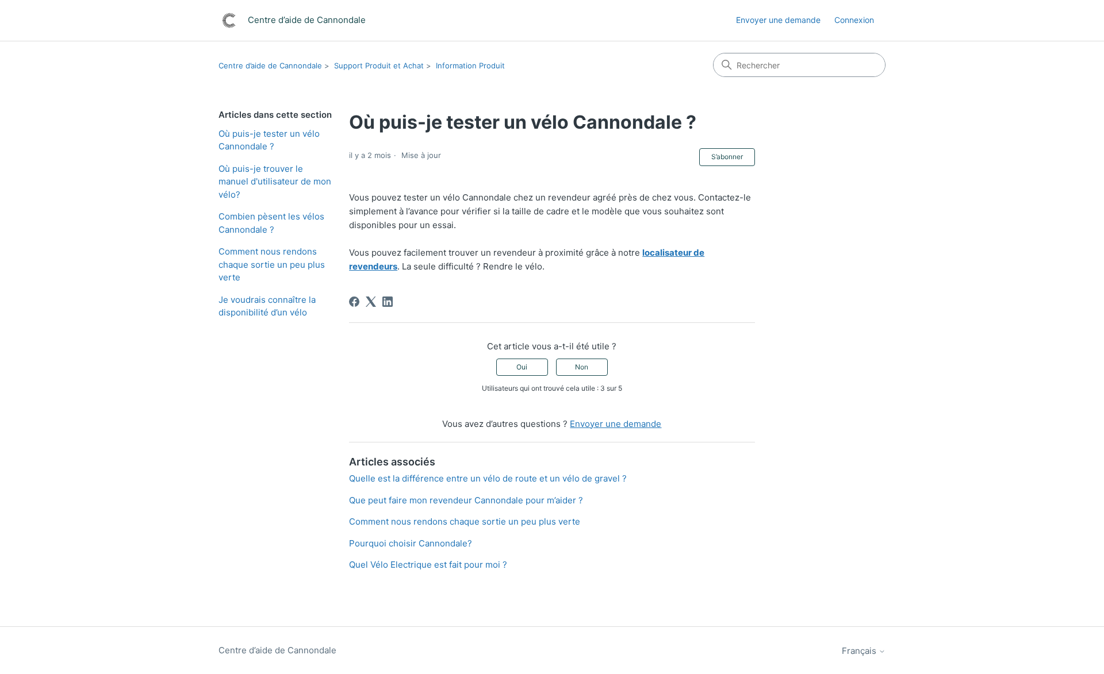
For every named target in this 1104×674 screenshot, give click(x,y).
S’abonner (727, 156)
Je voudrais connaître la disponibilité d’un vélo (267, 306)
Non (581, 367)
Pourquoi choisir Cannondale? (410, 543)
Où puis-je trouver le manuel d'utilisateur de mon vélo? (274, 181)
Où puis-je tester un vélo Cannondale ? (269, 140)
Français (860, 651)
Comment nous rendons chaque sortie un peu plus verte (271, 264)
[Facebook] (354, 301)
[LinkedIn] (387, 301)
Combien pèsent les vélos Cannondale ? (271, 223)
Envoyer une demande (778, 20)
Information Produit (470, 65)
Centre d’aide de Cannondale (270, 65)
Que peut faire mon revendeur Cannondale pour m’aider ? (466, 500)
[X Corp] (371, 301)
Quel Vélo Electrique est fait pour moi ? (428, 564)
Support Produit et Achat (379, 65)
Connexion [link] (854, 20)
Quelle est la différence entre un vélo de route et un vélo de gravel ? (488, 478)
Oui (521, 367)
